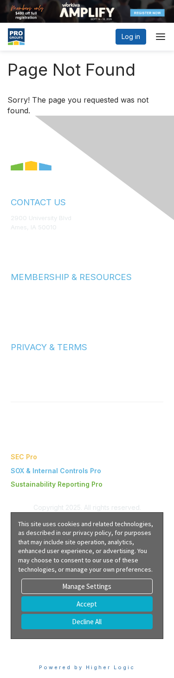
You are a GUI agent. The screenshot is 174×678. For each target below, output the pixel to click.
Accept (87, 604)
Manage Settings (86, 586)
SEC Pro (24, 457)
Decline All (87, 621)
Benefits (23, 302)
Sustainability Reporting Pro (57, 484)
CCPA (19, 381)
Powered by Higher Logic (87, 667)
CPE (17, 310)
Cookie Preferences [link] (42, 643)
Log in (131, 36)
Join (17, 292)
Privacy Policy (31, 372)
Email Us (23, 240)
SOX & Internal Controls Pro (56, 471)
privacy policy (92, 532)
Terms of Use (30, 362)
